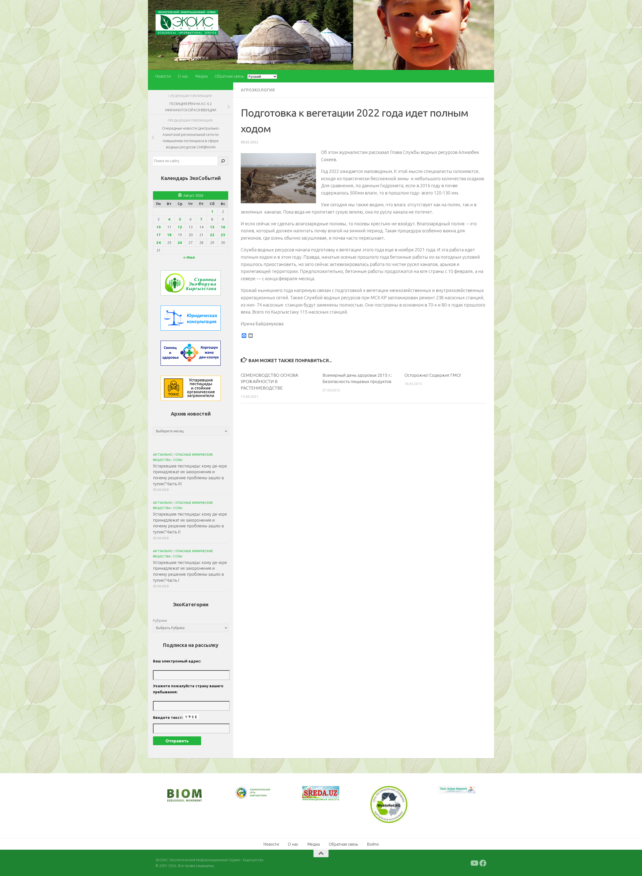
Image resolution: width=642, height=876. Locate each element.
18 (169, 235)
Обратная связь (229, 76)
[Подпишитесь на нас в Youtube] (473, 862)
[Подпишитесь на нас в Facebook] (483, 862)
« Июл (189, 257)
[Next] (260, 796)
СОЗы (177, 459)
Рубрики (160, 620)
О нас (183, 76)
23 (223, 235)
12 (180, 227)
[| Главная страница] (186, 22)
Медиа (201, 76)
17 (158, 235)
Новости (163, 76)
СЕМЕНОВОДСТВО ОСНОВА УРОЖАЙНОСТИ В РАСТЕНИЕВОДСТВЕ (269, 381)
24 (158, 242)
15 (212, 227)
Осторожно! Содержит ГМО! (433, 375)
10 (158, 227)
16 (223, 227)
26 (180, 242)
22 (212, 235)
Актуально (163, 454)
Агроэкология (258, 90)
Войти (373, 843)
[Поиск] (223, 161)
